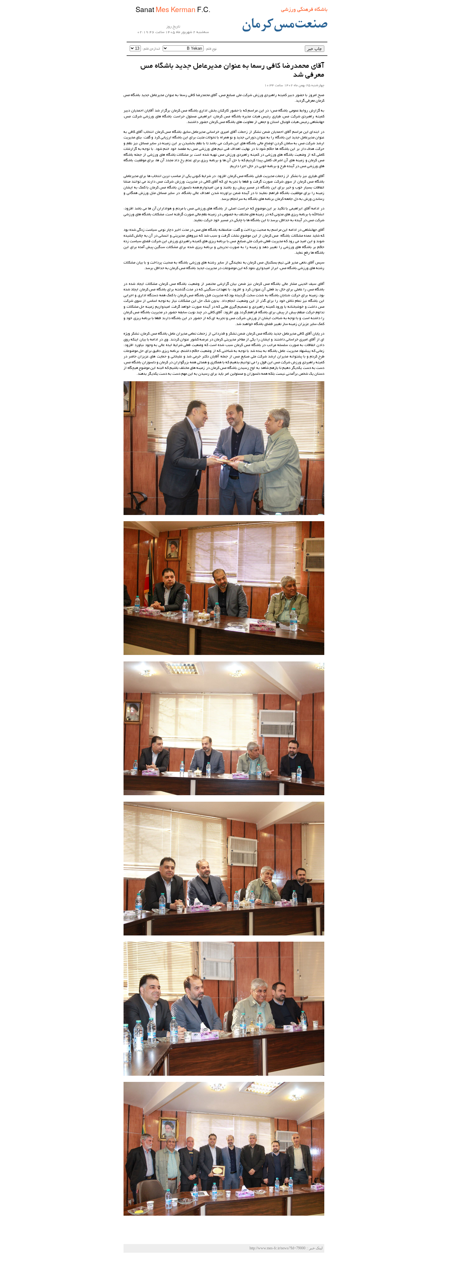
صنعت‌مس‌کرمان (284, 25)
